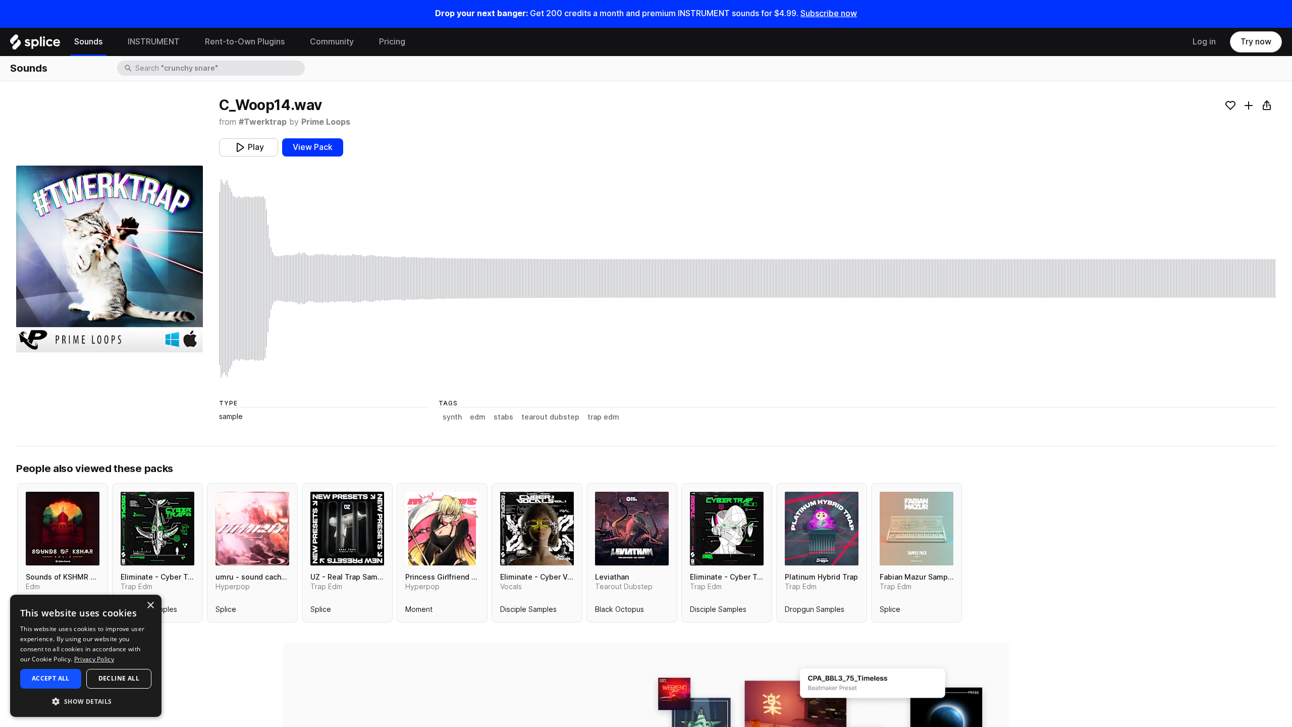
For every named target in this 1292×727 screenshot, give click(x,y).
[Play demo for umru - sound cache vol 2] (252, 528)
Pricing (392, 41)
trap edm (603, 417)
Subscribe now (828, 13)
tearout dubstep (550, 417)
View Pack (313, 147)
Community (332, 41)
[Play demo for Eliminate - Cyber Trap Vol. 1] (157, 528)
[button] (85, 701)
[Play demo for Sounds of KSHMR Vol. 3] (62, 528)
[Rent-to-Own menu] (292, 42)
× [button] (150, 605)
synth (452, 417)
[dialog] (86, 656)
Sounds (88, 41)
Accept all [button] (51, 678)
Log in (1204, 41)
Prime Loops (325, 122)
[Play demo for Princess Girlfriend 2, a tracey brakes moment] (442, 528)
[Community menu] (361, 42)
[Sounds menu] (110, 42)
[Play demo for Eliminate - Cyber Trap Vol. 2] (726, 528)
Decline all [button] (118, 678)
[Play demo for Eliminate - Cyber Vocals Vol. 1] (537, 528)
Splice (226, 611)
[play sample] (747, 278)
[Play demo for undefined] (109, 259)
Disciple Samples (528, 611)
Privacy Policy (94, 659)
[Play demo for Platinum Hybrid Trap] (821, 528)
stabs (503, 417)
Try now (1256, 41)
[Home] (35, 44)
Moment (419, 611)
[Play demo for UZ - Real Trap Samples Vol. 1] (347, 528)
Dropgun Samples (814, 611)
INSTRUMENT (154, 41)
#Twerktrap (263, 122)
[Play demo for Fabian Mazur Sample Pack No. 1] (916, 528)
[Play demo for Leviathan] (632, 528)
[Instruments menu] (187, 42)
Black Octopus (619, 611)
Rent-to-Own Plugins (245, 41)
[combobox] (219, 68)
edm (478, 417)
